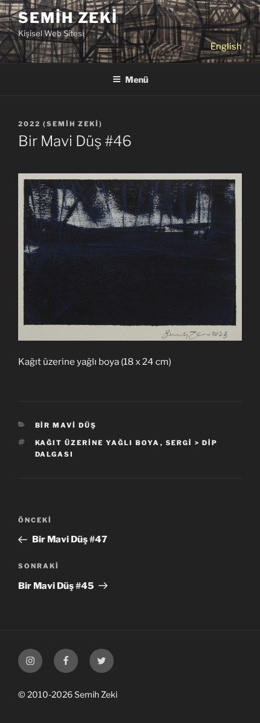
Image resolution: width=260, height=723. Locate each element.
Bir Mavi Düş (66, 425)
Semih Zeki (68, 18)
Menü (136, 79)
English (226, 46)
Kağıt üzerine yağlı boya (97, 443)
